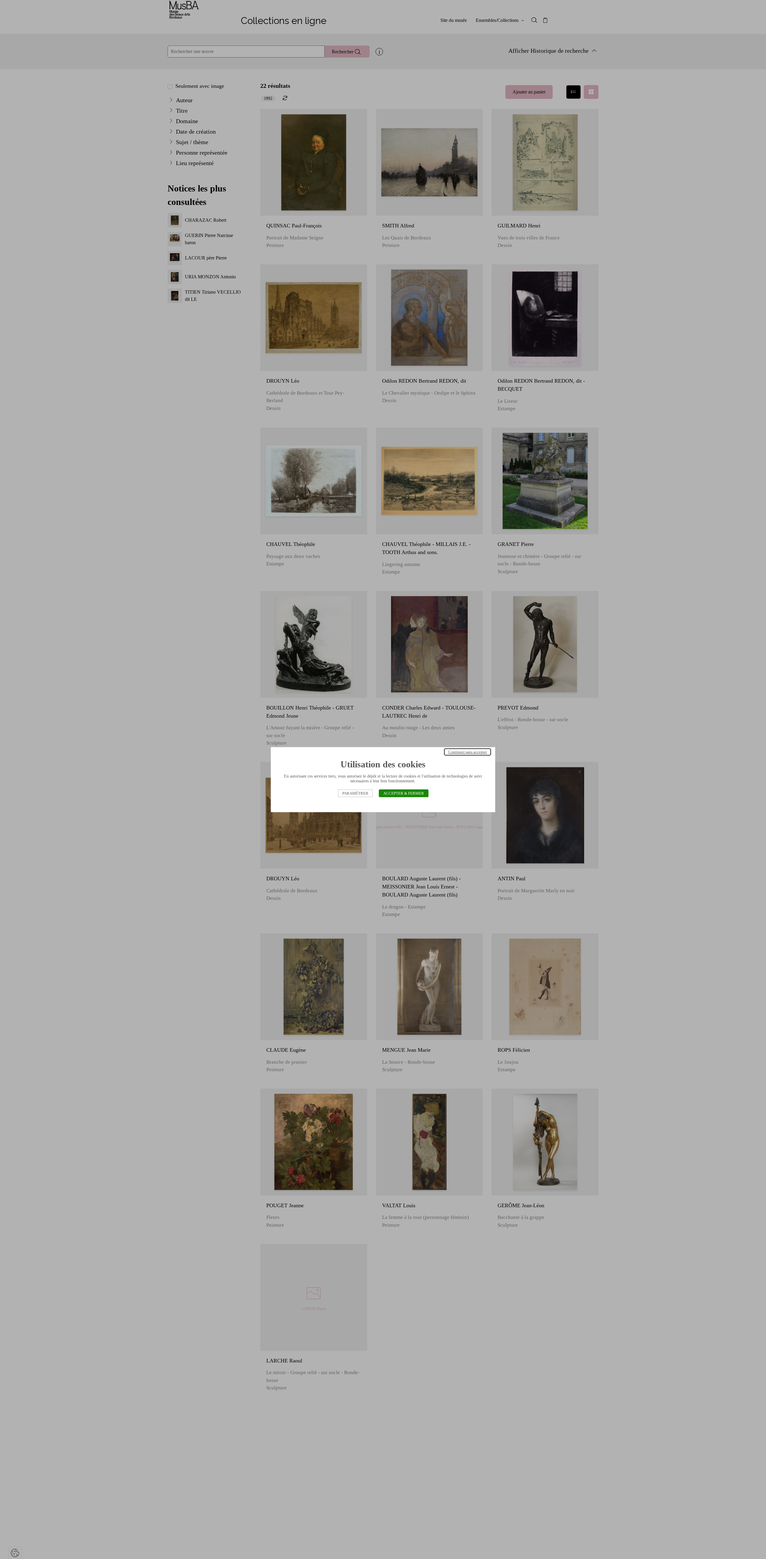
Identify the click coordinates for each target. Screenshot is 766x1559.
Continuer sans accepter (467, 751)
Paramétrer (355, 793)
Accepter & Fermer (403, 793)
